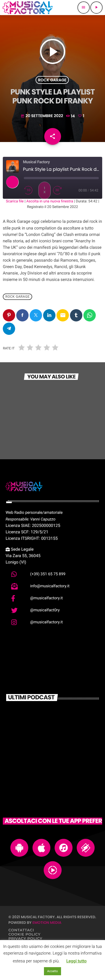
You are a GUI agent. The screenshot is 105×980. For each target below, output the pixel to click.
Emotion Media (47, 922)
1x (44, 190)
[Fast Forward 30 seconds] (59, 190)
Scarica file (15, 201)
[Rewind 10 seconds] (30, 190)
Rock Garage (52, 80)
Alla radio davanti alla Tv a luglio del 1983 (60, 738)
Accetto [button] (52, 971)
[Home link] (27, 7)
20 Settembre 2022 (42, 116)
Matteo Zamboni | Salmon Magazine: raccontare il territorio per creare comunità (59, 717)
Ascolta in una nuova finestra (49, 201)
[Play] (12, 182)
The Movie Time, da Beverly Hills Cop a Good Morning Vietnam (61, 763)
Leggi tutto (76, 961)
